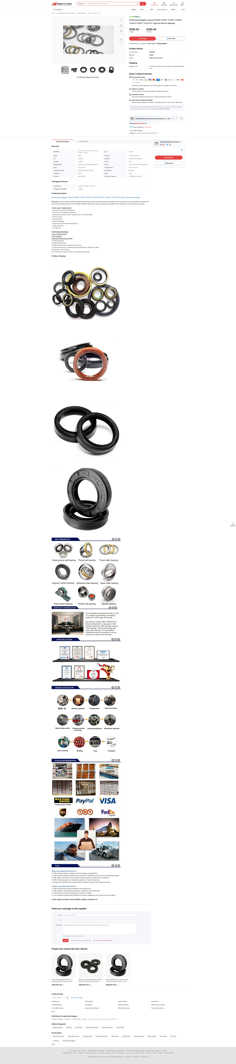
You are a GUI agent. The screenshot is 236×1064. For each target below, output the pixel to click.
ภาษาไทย (148, 1052)
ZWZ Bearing (55, 1001)
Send (65, 940)
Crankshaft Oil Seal (107, 1027)
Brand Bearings (122, 1001)
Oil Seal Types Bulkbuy (69, 1041)
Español (81, 1052)
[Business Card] (182, 150)
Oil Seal (89, 13)
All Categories (58, 9)
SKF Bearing (154, 1001)
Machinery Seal (87, 1036)
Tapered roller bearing (157, 1008)
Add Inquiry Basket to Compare (89, 77)
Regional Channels (139, 1050)
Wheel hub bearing (123, 1005)
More (53, 1044)
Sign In (132, 133)
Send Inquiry (142, 38)
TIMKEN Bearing (56, 1005)
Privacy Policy (145, 1056)
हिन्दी (143, 1052)
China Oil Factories (58, 1036)
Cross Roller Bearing (57, 1008)
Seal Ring (68, 1027)
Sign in (182, 5)
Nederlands (121, 1052)
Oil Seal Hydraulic (139, 1036)
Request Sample (162, 43)
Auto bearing (88, 1005)
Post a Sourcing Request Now (102, 940)
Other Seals (78, 1027)
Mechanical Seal (57, 1027)
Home (53, 13)
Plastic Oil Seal (152, 1036)
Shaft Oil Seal (120, 1027)
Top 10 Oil (173, 1036)
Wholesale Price (121, 1050)
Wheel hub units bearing (158, 1005)
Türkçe (154, 1052)
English (75, 1052)
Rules (183, 9)
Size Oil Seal (163, 1036)
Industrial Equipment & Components (66, 13)
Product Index (149, 1050)
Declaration (137, 1056)
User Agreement (128, 1056)
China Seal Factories (73, 1036)
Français (94, 1052)
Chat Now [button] (172, 38)
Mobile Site (158, 1050)
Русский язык (101, 1052)
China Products (82, 1050)
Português (87, 1052)
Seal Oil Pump (126, 1036)
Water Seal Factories (101, 1036)
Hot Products (73, 1050)
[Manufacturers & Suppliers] (62, 4)
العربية (127, 1052)
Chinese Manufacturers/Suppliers (96, 1050)
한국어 (133, 1052)
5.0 (161, 144)
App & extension (161, 9)
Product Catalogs (77, 997)
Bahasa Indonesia (169, 1052)
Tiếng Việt (160, 1052)
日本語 (138, 1052)
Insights (165, 1050)
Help (151, 9)
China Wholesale (110, 1050)
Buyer (142, 9)
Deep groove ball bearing (92, 1008)
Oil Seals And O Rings (92, 1027)
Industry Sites (129, 1050)
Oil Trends (56, 1041)
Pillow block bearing (123, 1008)
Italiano (109, 1052)
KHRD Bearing (89, 1001)
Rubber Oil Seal (97, 13)
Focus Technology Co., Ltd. (106, 1056)
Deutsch (115, 1052)
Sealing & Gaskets (81, 13)
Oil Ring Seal (114, 1036)
